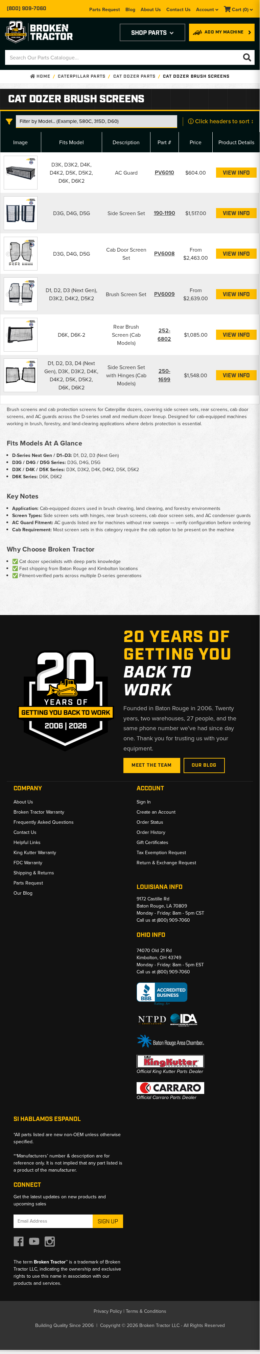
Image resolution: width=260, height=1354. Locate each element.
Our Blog (204, 765)
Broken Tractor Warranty (39, 812)
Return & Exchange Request (166, 862)
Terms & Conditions (146, 1311)
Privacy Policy (108, 1311)
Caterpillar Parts (82, 76)
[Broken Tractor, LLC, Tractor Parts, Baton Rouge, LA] (162, 994)
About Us (151, 9)
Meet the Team (152, 765)
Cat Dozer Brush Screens (196, 76)
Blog (130, 9)
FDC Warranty (28, 862)
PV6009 (164, 294)
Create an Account (156, 812)
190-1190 (164, 213)
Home (42, 76)
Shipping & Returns (34, 872)
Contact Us (178, 9)
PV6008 (164, 253)
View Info (236, 173)
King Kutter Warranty (35, 852)
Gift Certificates (152, 842)
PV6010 (164, 172)
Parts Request (104, 9)
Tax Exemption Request (161, 852)
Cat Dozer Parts (134, 76)
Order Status (150, 822)
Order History (151, 832)
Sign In (144, 801)
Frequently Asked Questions (44, 822)
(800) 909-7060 (26, 8)
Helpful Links (27, 842)
